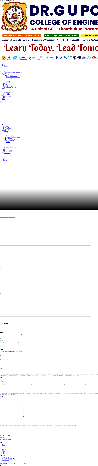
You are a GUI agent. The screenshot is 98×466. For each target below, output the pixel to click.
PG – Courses (6, 80)
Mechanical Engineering (10, 79)
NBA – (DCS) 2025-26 (8, 96)
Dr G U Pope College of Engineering (30, 463)
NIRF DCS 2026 (7, 94)
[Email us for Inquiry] (4, 464)
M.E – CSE (8, 81)
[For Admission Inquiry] (3, 464)
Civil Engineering (9, 78)
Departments (4, 73)
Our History (6, 66)
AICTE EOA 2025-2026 (8, 150)
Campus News (4, 83)
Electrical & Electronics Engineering (12, 139)
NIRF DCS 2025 (7, 93)
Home (3, 64)
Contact (3, 99)
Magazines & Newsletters (8, 86)
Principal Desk (6, 68)
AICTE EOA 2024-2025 (8, 90)
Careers (3, 98)
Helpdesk (5, 160)
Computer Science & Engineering (11, 76)
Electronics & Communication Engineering (13, 77)
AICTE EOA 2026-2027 (8, 89)
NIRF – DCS (4, 91)
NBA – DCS (4, 95)
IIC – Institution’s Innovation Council (10, 87)
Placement (3, 97)
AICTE (3, 88)
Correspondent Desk (7, 128)
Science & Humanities (9, 75)
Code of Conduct (7, 82)
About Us (3, 65)
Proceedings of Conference (8, 71)
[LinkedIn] (0, 464)
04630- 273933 (2, 437)
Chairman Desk (6, 67)
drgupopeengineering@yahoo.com (5, 439)
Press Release (6, 85)
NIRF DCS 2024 (7, 92)
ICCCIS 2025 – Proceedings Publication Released (14, 72)
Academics (4, 69)
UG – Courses (6, 74)
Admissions (6, 70)
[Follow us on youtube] (1, 464)
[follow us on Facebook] (2, 464)
